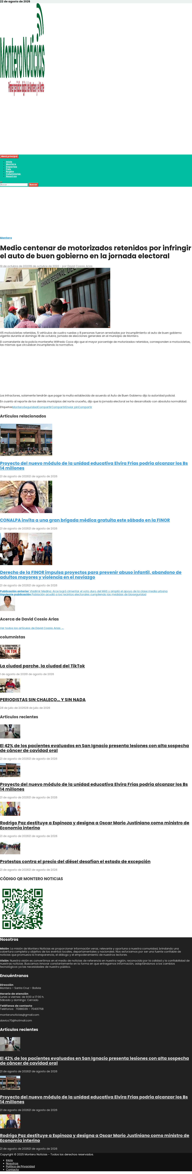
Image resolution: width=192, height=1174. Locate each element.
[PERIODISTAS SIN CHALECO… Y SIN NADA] (10, 691)
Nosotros (11, 176)
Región (10, 171)
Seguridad (31, 407)
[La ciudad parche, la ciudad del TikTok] (10, 658)
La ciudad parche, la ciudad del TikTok (42, 666)
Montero (11, 164)
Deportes (11, 166)
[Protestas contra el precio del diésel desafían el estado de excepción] (10, 853)
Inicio (9, 161)
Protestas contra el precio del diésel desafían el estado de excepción (75, 862)
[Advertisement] (90, 133)
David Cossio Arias (80, 266)
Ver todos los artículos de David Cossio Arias (32, 628)
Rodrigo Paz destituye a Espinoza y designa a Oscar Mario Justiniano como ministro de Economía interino (94, 825)
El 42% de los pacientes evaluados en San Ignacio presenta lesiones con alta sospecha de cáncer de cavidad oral (94, 748)
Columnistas (13, 173)
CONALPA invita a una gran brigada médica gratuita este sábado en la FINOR (85, 520)
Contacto (12, 1169)
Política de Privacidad (20, 1166)
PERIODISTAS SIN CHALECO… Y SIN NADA (43, 700)
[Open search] (1, 182)
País (8, 169)
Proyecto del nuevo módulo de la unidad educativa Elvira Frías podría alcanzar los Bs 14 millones (94, 465)
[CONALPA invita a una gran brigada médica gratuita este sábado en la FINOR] (26, 512)
